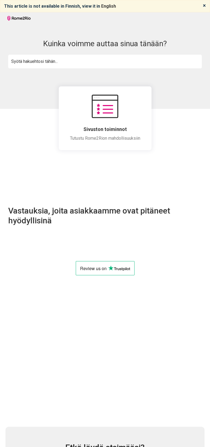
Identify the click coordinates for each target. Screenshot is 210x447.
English (108, 6)
